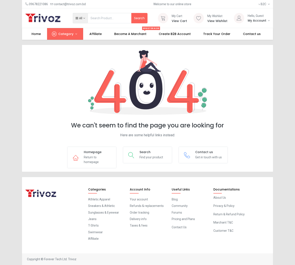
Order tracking (139, 212)
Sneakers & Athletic (101, 206)
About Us (219, 197)
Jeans (92, 219)
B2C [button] (263, 4)
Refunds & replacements (147, 206)
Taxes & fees (139, 225)
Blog (175, 199)
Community (180, 206)
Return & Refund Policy (229, 214)
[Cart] (163, 18)
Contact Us (179, 227)
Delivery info (138, 219)
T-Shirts (93, 225)
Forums (177, 212)
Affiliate (93, 238)
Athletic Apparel (99, 199)
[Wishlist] (198, 18)
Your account (139, 199)
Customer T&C (223, 230)
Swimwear (95, 232)
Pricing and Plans (183, 219)
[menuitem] (36, 34)
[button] (80, 18)
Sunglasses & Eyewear (103, 212)
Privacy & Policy (224, 206)
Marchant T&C (223, 222)
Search (139, 18)
